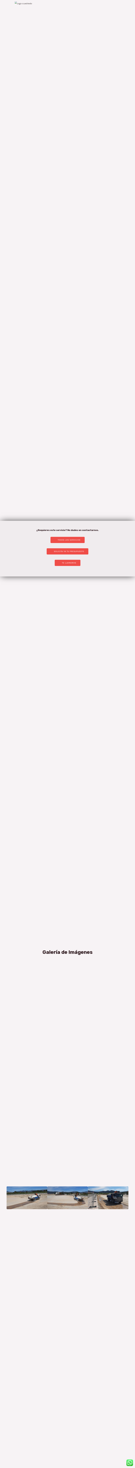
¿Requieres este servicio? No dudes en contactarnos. (67, 530)
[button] (9, 1197)
